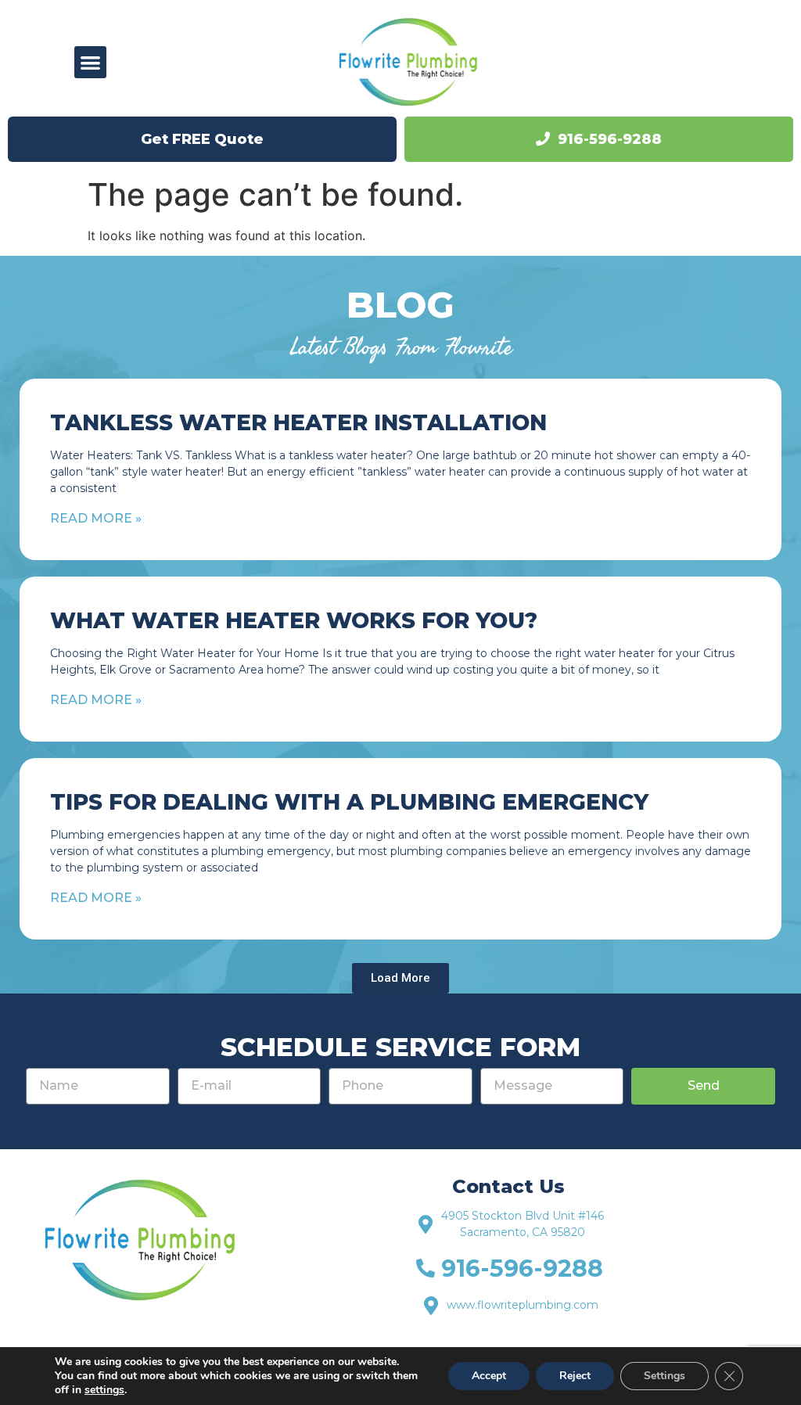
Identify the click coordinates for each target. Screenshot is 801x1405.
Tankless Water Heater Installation (298, 422)
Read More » (96, 518)
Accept (489, 1375)
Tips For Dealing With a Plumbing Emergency (349, 802)
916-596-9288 (610, 139)
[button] (90, 62)
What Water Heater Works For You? (293, 620)
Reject (575, 1375)
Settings (664, 1375)
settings (104, 1390)
